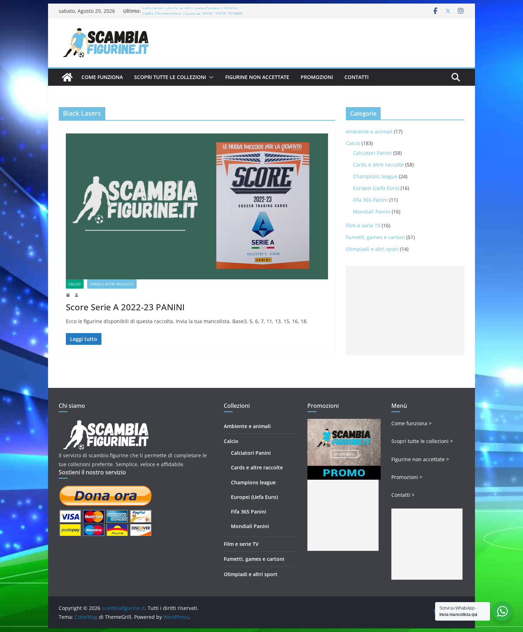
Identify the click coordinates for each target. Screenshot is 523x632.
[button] (210, 77)
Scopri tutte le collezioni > (422, 441)
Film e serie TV (363, 225)
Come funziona (102, 77)
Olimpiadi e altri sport (372, 249)
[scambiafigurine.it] (67, 77)
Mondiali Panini (371, 211)
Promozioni (317, 77)
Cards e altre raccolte (112, 283)
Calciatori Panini (372, 152)
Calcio (75, 283)
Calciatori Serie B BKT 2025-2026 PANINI (190, 10)
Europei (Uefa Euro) (376, 188)
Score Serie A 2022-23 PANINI (125, 307)
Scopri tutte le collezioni (170, 77)
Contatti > (402, 494)
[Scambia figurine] (106, 423)
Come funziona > (411, 423)
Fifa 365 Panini (370, 199)
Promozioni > (406, 477)
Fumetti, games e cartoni (375, 237)
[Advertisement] (405, 310)
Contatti (356, 77)
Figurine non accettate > (420, 459)
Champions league (375, 176)
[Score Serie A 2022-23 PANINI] (197, 206)
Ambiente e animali (369, 131)
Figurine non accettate (257, 77)
